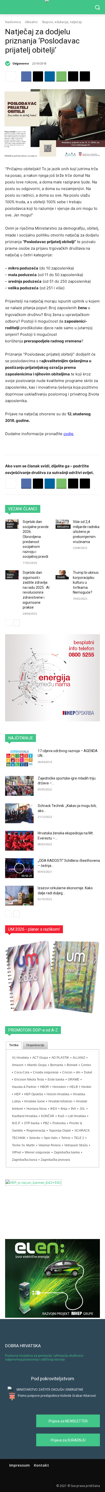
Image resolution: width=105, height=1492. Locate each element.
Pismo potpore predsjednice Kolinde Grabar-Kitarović (57, 1395)
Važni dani (10, 525)
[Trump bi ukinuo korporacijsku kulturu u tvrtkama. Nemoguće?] (62, 574)
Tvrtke (14, 1045)
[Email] (73, 76)
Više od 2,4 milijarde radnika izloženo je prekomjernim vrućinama (86, 532)
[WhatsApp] (61, 76)
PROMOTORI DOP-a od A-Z (33, 1030)
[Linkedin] (50, 76)
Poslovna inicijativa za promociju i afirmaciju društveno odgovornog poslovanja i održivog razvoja (44, 1357)
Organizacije (35, 1045)
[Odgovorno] (8, 63)
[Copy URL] (85, 76)
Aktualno (31, 22)
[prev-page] (8, 623)
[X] (38, 76)
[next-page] (16, 623)
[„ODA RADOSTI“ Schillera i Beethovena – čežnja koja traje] (19, 868)
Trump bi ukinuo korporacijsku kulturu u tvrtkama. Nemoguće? (86, 582)
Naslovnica (13, 22)
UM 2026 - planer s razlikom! (34, 929)
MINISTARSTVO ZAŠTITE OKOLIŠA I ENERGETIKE (50, 1389)
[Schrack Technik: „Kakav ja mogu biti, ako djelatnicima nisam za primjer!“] (19, 813)
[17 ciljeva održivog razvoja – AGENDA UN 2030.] (19, 758)
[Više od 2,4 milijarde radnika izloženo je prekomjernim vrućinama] (62, 524)
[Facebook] (26, 76)
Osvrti (61, 577)
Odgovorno (20, 63)
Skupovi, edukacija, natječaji (62, 22)
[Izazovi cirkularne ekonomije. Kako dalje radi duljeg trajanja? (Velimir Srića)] (19, 896)
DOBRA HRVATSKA (23, 1345)
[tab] (14, 1045)
